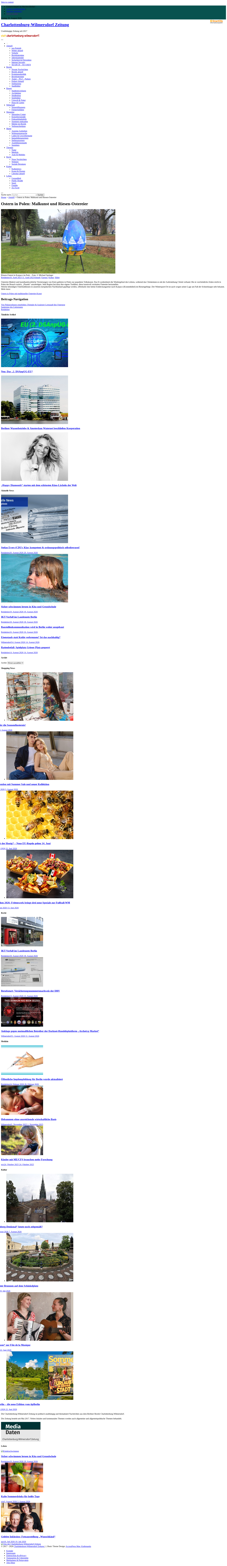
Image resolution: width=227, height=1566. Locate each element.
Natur (14, 150)
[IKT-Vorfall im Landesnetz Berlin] (22, 946)
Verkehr (15, 53)
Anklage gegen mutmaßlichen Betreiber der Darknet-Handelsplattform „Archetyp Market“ (50, 1031)
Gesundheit (16, 178)
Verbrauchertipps (19, 126)
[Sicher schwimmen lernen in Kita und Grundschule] (34, 602)
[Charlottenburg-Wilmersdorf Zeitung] (7, 43)
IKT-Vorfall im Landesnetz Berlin (19, 617)
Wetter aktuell (17, 50)
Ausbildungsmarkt (19, 143)
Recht (8, 157)
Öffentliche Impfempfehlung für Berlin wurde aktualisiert (32, 1079)
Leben (9, 176)
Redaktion (5, 277)
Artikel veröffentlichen (15, 9)
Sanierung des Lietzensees (12, 307)
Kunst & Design (18, 171)
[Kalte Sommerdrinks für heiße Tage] (22, 1491)
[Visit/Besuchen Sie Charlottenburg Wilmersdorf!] (20, 36)
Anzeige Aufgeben (19, 131)
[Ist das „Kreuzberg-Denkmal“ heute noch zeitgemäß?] (39, 1221)
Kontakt (9, 1551)
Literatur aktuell (18, 173)
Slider (57, 277)
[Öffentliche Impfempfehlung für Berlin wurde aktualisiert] (22, 1074)
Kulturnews (16, 169)
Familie (15, 185)
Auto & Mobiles (18, 155)
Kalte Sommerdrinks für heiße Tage (20, 1496)
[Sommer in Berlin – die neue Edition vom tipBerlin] (39, 1399)
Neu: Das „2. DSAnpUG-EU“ (17, 371)
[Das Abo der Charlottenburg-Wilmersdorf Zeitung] (21, 1544)
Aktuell (9, 46)
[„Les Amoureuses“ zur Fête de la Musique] (39, 1340)
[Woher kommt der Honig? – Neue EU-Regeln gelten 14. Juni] (39, 838)
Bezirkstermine (18, 55)
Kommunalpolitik (19, 74)
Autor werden (12, 14)
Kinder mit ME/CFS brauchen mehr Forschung (27, 1159)
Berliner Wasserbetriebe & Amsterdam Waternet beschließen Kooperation (40, 428)
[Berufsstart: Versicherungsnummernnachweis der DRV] (22, 986)
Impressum (10, 1553)
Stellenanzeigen (18, 140)
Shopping (10, 112)
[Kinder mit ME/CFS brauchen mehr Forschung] (22, 1154)
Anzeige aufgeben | (14, 11)
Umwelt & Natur (19, 100)
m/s (2, 1164)
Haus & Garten (18, 102)
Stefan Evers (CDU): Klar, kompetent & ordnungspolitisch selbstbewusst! (40, 547)
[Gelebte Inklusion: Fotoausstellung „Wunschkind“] (22, 1531)
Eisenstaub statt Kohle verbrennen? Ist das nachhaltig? (30, 637)
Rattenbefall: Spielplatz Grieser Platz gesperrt (25, 647)
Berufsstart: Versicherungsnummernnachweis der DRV (30, 990)
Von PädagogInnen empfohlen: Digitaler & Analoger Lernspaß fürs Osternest (33, 305)
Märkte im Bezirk (19, 124)
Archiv (4, 663)
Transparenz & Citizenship (17, 1558)
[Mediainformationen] (20, 1441)
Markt (8, 128)
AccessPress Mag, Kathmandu (78, 1546)
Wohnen (15, 162)
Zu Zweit (15, 188)
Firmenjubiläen (18, 110)
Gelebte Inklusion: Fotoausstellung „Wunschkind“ (28, 1536)
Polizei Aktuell (18, 81)
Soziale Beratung (19, 164)
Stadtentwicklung (19, 91)
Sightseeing (16, 84)
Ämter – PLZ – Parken (21, 79)
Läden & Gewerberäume (22, 136)
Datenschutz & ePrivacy (16, 1555)
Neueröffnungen (18, 107)
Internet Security (18, 62)
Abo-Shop (10, 1563)
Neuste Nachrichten (20, 69)
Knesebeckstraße (19, 117)
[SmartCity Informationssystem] (216, 21)
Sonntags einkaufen (20, 121)
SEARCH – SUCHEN (21, 65)
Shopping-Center (19, 114)
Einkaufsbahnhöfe (19, 119)
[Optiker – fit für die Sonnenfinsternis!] (39, 720)
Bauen (9, 88)
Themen (9, 147)
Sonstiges (15, 145)
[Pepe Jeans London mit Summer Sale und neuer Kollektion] (39, 779)
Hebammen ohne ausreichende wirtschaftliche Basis (28, 1119)
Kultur (9, 166)
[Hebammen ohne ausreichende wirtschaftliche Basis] (22, 1114)
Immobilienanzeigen (20, 138)
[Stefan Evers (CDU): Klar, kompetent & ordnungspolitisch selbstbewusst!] (34, 542)
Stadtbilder (16, 86)
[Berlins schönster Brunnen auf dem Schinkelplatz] (39, 1281)
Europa (44, 277)
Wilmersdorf (6, 642)
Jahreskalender (18, 58)
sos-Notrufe (16, 48)
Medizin (15, 152)
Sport (14, 183)
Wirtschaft (10, 105)
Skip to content (7, 2)
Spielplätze (16, 98)
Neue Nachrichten (19, 159)
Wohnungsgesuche (19, 133)
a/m (2, 1501)
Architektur (16, 93)
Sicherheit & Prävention (21, 60)
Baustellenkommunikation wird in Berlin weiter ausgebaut (32, 627)
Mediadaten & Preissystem (17, 1560)
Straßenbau (16, 95)
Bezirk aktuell (17, 72)
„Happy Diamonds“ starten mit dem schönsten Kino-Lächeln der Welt (39, 485)
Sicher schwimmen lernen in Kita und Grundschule (28, 606)
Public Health (17, 181)
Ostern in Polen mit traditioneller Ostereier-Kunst (21, 293)
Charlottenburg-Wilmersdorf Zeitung (35, 24)
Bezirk (9, 67)
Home (3, 197)
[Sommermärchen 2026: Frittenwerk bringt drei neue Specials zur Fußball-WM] (39, 897)
